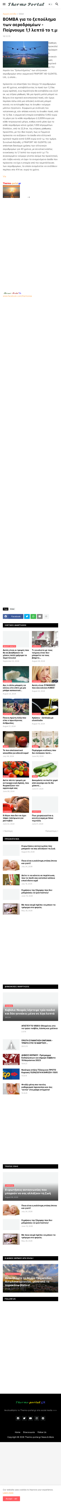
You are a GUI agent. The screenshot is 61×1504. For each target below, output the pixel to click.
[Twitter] (27, 616)
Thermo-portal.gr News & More (39, 1437)
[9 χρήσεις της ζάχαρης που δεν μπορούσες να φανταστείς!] (11, 894)
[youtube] (30, 1418)
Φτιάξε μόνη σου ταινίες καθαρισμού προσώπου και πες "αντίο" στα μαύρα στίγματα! (36, 1087)
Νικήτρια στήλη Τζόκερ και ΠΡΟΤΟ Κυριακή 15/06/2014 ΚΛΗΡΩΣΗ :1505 (39, 1071)
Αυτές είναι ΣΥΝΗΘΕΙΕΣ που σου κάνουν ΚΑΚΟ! (43, 686)
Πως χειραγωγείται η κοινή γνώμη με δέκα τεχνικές (42, 818)
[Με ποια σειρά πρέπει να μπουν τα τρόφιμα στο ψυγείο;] (11, 909)
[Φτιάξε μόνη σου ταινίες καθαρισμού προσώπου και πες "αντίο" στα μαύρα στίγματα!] (11, 1088)
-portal (12, 183)
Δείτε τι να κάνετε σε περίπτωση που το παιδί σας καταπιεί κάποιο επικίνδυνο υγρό (38, 878)
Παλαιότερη (51, 831)
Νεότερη (8, 831)
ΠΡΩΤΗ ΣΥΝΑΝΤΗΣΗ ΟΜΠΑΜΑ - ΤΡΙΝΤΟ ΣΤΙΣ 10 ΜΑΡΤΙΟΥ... (37, 1041)
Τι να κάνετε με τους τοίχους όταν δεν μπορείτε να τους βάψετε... (42, 654)
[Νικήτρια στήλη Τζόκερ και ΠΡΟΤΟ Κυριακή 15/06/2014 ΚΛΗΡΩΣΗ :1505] (11, 1074)
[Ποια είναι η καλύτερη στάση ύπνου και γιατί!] (11, 865)
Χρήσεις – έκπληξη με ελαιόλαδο (42, 718)
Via (4, 176)
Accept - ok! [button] (11, 1498)
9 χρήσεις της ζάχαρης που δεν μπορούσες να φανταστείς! (36, 891)
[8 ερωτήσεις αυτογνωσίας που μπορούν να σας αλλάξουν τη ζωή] (11, 850)
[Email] (40, 616)
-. (12, 293)
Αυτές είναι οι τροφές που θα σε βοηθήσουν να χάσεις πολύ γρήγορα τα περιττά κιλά (16, 654)
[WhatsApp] (33, 616)
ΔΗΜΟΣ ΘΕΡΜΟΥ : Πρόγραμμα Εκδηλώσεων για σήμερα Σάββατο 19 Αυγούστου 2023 (38, 1057)
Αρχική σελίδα (9, 14)
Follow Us (42, 1432)
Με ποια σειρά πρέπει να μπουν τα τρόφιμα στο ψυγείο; (38, 906)
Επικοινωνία (29, 1432)
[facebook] (18, 1418)
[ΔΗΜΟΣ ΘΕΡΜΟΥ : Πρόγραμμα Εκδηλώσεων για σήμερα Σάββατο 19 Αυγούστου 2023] (11, 1059)
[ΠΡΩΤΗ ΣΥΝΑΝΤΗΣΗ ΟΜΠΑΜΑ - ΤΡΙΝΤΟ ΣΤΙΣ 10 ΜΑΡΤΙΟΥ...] (11, 1044)
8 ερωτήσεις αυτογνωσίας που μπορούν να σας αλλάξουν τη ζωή (38, 847)
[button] (4, 4)
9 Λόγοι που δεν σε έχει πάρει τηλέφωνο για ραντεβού (14, 818)
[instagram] (36, 1418)
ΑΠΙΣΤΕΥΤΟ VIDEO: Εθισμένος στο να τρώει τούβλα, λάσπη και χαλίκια (39, 1026)
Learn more (8, 1492)
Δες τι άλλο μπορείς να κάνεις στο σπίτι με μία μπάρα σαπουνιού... (14, 688)
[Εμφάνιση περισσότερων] (46, 616)
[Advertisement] (24, 241)
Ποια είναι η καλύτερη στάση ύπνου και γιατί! (39, 861)
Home (17, 1432)
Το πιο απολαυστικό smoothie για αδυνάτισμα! (16, 751)
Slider (21, 14)
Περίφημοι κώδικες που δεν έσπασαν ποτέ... (44, 751)
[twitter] (24, 1418)
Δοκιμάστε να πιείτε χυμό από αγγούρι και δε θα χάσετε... (45, 783)
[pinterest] (43, 1418)
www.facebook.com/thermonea (17, 296)
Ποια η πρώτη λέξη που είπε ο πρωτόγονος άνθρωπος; (14, 720)
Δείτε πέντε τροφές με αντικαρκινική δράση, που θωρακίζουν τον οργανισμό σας (16, 784)
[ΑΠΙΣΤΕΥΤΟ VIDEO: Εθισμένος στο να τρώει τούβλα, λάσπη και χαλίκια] (11, 1030)
